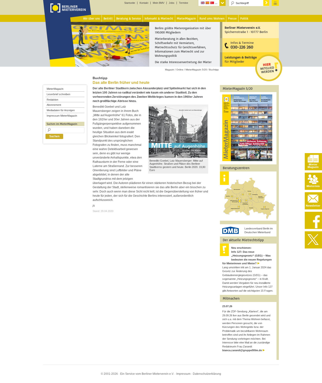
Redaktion (52, 99)
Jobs (171, 3)
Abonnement (54, 104)
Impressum (183, 373)
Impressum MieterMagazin (62, 115)
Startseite (129, 3)
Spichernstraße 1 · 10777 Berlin (246, 29)
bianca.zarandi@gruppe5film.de (242, 350)
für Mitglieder (241, 59)
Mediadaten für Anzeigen (61, 110)
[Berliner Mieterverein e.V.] (67, 12)
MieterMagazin (55, 88)
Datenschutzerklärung (207, 373)
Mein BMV (158, 3)
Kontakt (144, 3)
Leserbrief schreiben (58, 94)
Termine (183, 3)
